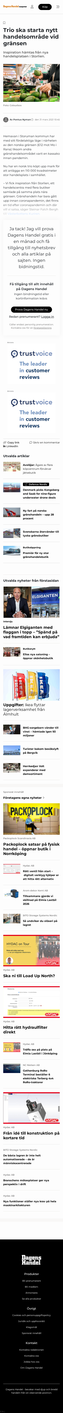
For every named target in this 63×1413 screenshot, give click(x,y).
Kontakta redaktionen (31, 1349)
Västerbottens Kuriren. (24, 214)
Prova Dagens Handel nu (31, 309)
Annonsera (31, 1292)
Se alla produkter (31, 1298)
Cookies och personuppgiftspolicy (31, 1315)
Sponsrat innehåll (31, 1333)
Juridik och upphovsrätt (31, 1321)
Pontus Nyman (22, 119)
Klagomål (31, 1327)
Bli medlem (31, 1286)
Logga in (47, 317)
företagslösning (43, 327)
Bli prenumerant (31, 1280)
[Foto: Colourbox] (31, 83)
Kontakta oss (31, 1355)
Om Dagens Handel (31, 1367)
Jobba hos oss (31, 1361)
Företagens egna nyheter (22, 798)
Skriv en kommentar (46, 442)
